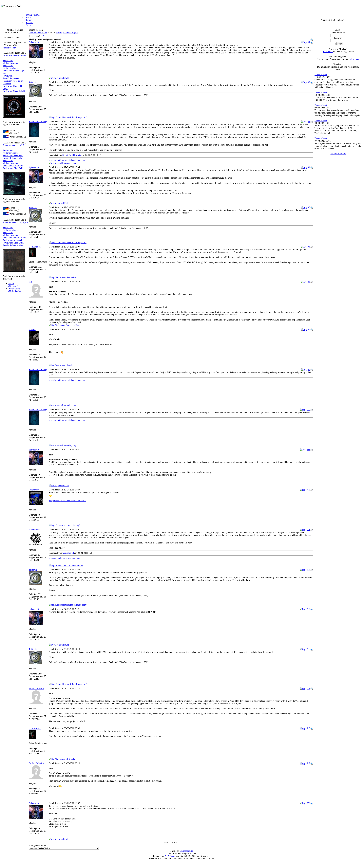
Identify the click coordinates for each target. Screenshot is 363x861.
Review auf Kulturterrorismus (10, 66)
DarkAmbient (35, 247)
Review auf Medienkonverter (10, 61)
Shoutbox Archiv (338, 153)
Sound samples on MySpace (15, 145)
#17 (308, 688)
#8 (309, 329)
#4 (309, 167)
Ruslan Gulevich (36, 688)
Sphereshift (34, 42)
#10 (308, 409)
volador (32, 329)
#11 (308, 449)
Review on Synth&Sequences (11, 77)
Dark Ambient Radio (38, 32)
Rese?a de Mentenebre (13, 158)
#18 (308, 728)
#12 (308, 489)
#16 (308, 649)
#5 (309, 207)
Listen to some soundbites (14, 55)
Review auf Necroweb (13, 155)
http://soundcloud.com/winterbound (65, 558)
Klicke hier (328, 51)
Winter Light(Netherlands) (14, 289)
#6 (309, 247)
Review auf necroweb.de (14, 240)
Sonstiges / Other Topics (67, 32)
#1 (309, 42)
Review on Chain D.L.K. (14, 91)
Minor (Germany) (13, 284)
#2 (309, 82)
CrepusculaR (34, 489)
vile (30, 282)
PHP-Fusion (170, 856)
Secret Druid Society (38, 121)
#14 (308, 569)
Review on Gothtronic (13, 165)
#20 (308, 803)
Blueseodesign (186, 851)
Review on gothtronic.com (15, 237)
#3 (309, 121)
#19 (308, 763)
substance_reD (9, 47)
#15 (308, 609)
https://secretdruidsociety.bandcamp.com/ (67, 160)
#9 (309, 369)
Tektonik (33, 82)
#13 (308, 529)
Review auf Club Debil (13, 168)
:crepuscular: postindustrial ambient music (67, 500)
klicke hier (354, 59)
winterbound (34, 529)
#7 (309, 281)
